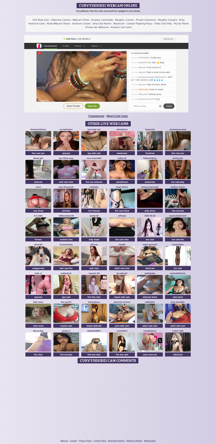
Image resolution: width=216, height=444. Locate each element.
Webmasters (150, 440)
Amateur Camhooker (102, 19)
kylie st (38, 273)
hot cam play (177, 181)
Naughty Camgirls (167, 19)
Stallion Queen (178, 186)
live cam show (122, 210)
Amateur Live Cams (121, 27)
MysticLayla (178, 244)
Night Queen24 (150, 244)
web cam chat (66, 181)
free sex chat (94, 354)
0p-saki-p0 (122, 273)
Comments (96, 116)
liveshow (149, 153)
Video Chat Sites (163, 23)
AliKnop (94, 244)
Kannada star (94, 129)
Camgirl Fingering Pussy (139, 23)
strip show (150, 210)
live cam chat (122, 239)
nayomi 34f (94, 273)
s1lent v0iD (177, 330)
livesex (38, 239)
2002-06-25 (149, 215)
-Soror (38, 186)
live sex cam (122, 354)
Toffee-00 (122, 158)
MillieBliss (150, 301)
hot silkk (38, 215)
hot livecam (94, 210)
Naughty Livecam (124, 19)
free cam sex (38, 153)
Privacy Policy (85, 440)
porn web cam (122, 325)
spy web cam (94, 153)
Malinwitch (66, 273)
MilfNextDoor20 (66, 215)
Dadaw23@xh (94, 330)
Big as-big (38, 330)
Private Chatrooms (146, 19)
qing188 (38, 244)
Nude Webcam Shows (58, 23)
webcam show (150, 296)
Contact (73, 440)
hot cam (178, 268)
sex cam (150, 239)
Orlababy (94, 186)
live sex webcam (94, 181)
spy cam (66, 296)
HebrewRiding (149, 158)
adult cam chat (122, 268)
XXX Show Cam (40, 19)
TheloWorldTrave (38, 129)
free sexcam (178, 210)
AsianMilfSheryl (177, 273)
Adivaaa (122, 215)
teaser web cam (122, 296)
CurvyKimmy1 (66, 129)
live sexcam (66, 354)
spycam (66, 153)
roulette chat (66, 239)
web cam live (66, 268)
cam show (38, 210)
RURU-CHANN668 (94, 158)
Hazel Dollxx (122, 186)
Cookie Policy (100, 440)
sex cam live (178, 239)
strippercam (38, 268)
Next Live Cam (117, 116)
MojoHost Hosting (116, 440)
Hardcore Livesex (81, 23)
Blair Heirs (38, 301)
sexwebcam (122, 181)
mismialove (122, 129)
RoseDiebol (122, 330)
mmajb (122, 244)
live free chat (94, 296)
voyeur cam (66, 325)
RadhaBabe (150, 273)
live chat (38, 354)
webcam (38, 181)
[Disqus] (108, 401)
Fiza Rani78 (66, 301)
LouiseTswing (66, 244)
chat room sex (150, 354)
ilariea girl (38, 158)
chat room (38, 325)
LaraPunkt (150, 129)
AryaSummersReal (177, 215)
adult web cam (178, 325)
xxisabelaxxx (149, 330)
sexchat (66, 210)
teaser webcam (94, 325)
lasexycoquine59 (149, 186)
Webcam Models (134, 440)
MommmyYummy (177, 129)
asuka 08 (94, 215)
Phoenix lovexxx (122, 301)
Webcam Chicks (81, 19)
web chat (94, 268)
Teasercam (119, 23)
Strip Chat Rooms (102, 23)
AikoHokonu (94, 301)
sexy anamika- (178, 301)
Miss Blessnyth (66, 186)
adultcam (150, 268)
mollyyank (178, 158)
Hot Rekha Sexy (66, 158)
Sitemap (64, 440)
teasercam (122, 153)
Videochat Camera (61, 19)
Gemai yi (66, 330)
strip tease (94, 239)
